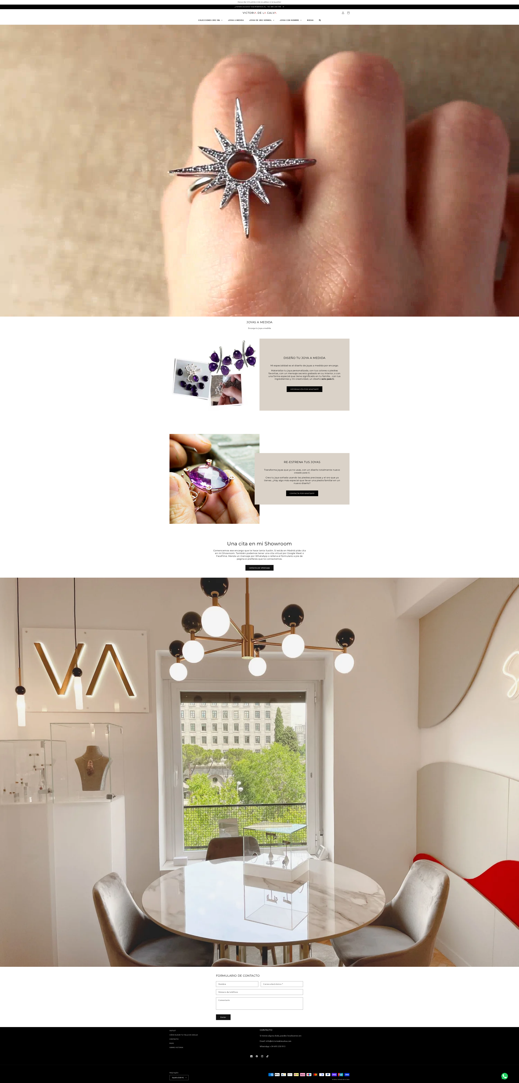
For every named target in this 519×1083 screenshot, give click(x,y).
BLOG (171, 1043)
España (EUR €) (178, 1077)
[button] (348, 13)
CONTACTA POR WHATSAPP (302, 493)
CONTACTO (173, 1039)
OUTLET (172, 1030)
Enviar (223, 1017)
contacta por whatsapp (259, 568)
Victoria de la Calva (343, 1079)
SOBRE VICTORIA (176, 1047)
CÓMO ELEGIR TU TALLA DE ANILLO (183, 1035)
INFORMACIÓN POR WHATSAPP (304, 389)
